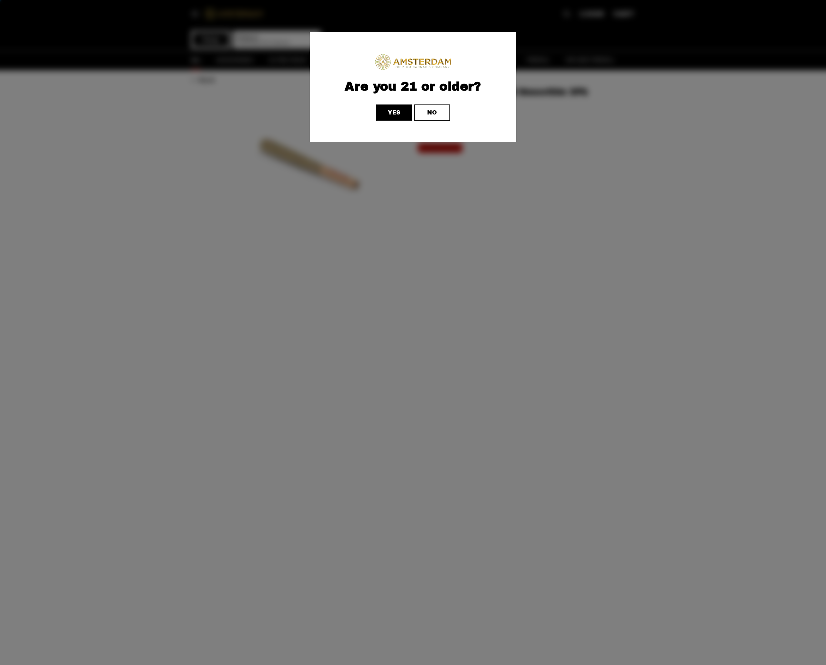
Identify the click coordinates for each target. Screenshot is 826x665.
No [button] (432, 112)
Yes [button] (394, 112)
